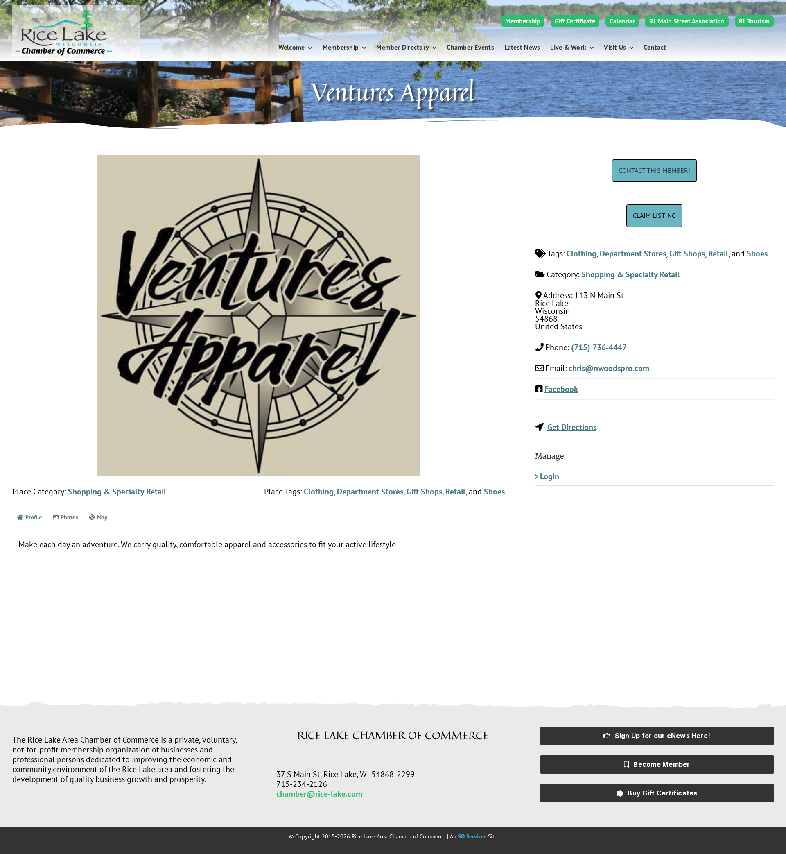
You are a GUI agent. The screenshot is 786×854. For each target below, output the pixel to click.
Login (549, 476)
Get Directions (571, 427)
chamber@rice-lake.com (319, 793)
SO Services (472, 836)
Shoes (494, 491)
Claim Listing (654, 215)
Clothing (319, 491)
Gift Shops (424, 491)
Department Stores (370, 491)
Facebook (561, 389)
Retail (455, 491)
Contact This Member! (654, 170)
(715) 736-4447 (599, 347)
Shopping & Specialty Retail (117, 491)
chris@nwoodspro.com (609, 368)
